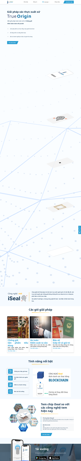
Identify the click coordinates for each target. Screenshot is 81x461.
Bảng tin (35, 2)
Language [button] (46, 2)
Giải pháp (26, 2)
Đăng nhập (57, 2)
